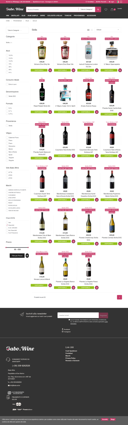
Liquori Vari (88, 78)
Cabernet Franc (14, 137)
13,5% (11, 58)
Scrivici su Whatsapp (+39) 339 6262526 (18, 2)
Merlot (11, 149)
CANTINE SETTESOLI (14, 192)
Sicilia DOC (42, 122)
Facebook (67, 329)
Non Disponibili (12, 230)
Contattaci (91, 2)
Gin (42, 37)
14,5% (11, 61)
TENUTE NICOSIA (13, 210)
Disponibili (11, 225)
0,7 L (10, 111)
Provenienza (79, 15)
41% (10, 72)
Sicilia (10, 126)
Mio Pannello (102, 2)
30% (10, 67)
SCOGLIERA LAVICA (14, 208)
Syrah (10, 155)
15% (10, 64)
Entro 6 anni (12, 84)
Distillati (15, 15)
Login (112, 2)
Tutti (9, 222)
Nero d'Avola (13, 152)
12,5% (11, 55)
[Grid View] (88, 29)
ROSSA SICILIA (12, 205)
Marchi (68, 356)
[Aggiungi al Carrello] (50, 70)
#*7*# (10, 172)
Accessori (91, 15)
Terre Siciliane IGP (88, 122)
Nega (112, 419)
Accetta (105, 419)
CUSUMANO (12, 195)
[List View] (92, 29)
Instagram (67, 332)
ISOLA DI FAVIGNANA (14, 200)
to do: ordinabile (12, 228)
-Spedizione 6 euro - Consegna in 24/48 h (45, 2)
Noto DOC (112, 78)
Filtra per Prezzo (17, 255)
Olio (23, 15)
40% (10, 69)
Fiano (10, 140)
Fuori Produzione (13, 233)
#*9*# (10, 178)
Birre (42, 15)
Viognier (11, 158)
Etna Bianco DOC (42, 252)
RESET (10, 203)
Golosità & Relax (54, 15)
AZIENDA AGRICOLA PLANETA (17, 190)
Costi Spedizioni (71, 351)
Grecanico (12, 146)
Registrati (103, 315)
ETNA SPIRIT (12, 197)
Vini (7, 15)
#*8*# (10, 175)
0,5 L (10, 108)
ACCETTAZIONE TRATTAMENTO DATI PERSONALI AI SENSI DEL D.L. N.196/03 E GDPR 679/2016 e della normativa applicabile (89, 321)
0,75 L (11, 114)
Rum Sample (33, 15)
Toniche (68, 15)
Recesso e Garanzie (72, 360)
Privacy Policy (70, 358)
